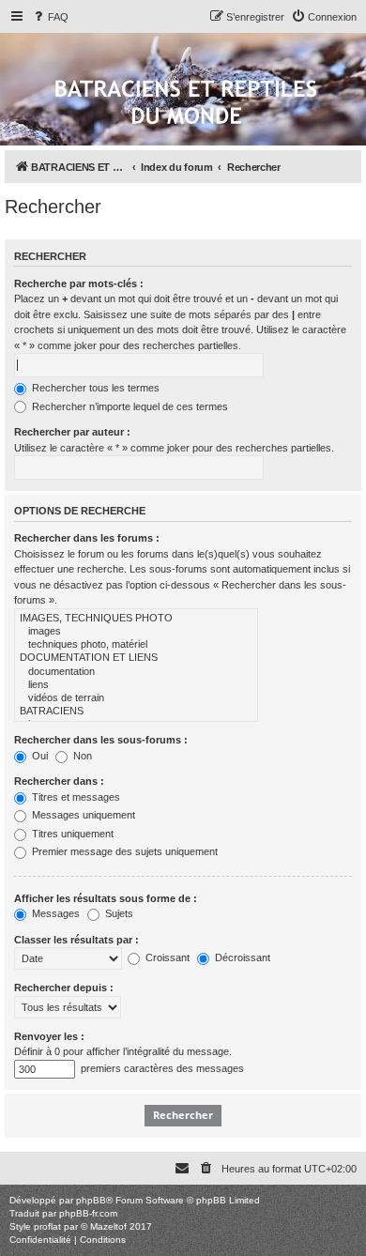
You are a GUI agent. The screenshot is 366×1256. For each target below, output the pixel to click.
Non (81, 755)
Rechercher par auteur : (72, 431)
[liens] (136, 685)
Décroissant (241, 957)
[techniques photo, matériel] (136, 644)
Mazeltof (108, 1226)
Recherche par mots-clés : (79, 283)
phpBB (91, 1200)
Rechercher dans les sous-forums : (101, 739)
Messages (54, 913)
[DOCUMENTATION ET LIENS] (136, 658)
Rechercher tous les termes (94, 387)
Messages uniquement (82, 814)
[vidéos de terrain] (136, 698)
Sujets (117, 913)
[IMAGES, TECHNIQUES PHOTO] (136, 618)
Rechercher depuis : (64, 987)
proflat (47, 1226)
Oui (38, 755)
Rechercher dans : (59, 781)
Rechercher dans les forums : (87, 538)
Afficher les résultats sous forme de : (105, 898)
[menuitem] (50, 17)
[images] (136, 631)
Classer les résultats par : (76, 939)
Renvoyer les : (49, 1036)
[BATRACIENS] (136, 711)
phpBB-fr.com (88, 1213)
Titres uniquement (71, 833)
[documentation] (136, 672)
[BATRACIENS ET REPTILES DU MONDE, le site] (185, 104)
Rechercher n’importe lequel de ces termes (128, 406)
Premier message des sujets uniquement (123, 851)
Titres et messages (74, 797)
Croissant (166, 957)
